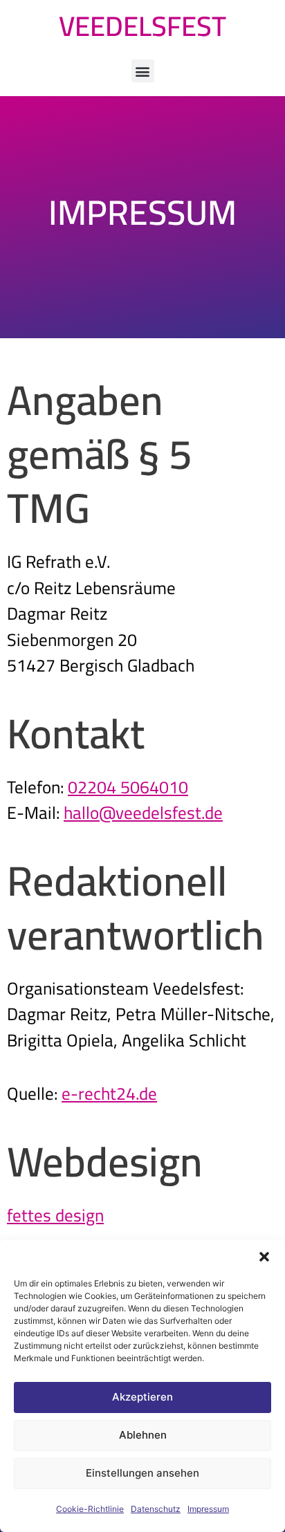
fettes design (55, 1215)
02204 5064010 (128, 786)
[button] (264, 1257)
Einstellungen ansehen (142, 1472)
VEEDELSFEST (142, 26)
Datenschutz (156, 1509)
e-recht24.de (109, 1093)
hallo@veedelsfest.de (143, 812)
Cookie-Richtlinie (90, 1509)
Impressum (208, 1509)
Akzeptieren (142, 1396)
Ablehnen (143, 1434)
